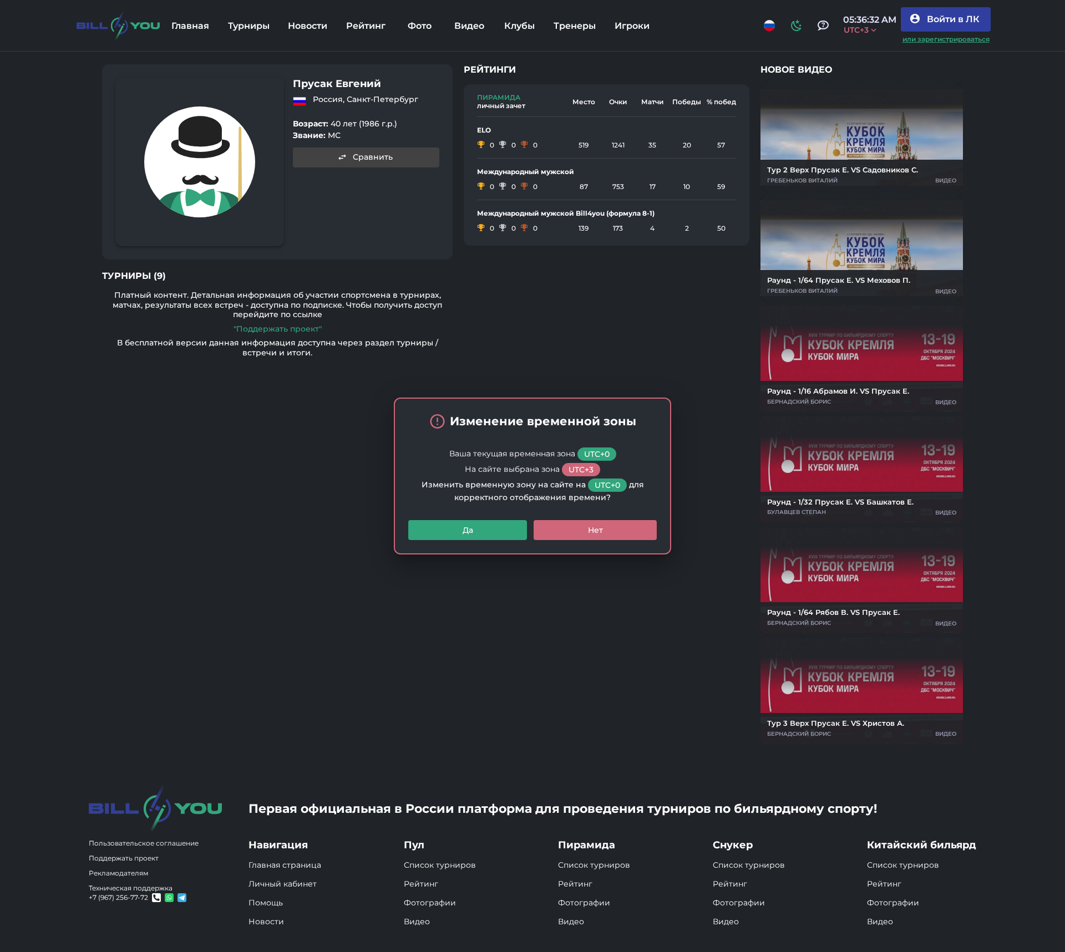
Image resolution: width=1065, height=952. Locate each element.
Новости (266, 921)
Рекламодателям (118, 873)
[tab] (190, 25)
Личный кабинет (282, 884)
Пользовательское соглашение (144, 843)
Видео (417, 921)
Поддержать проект (124, 858)
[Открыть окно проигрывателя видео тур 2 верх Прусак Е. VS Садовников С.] (861, 137)
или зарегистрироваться (946, 39)
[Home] (118, 26)
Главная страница (284, 865)
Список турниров (440, 865)
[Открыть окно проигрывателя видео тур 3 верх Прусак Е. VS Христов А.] (861, 691)
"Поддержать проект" (278, 329)
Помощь (265, 903)
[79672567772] (156, 897)
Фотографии (430, 903)
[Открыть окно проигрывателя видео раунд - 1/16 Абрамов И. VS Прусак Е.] (861, 359)
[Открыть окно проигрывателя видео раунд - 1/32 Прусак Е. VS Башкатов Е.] (861, 469)
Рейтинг (421, 884)
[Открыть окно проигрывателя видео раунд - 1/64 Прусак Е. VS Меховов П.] (861, 248)
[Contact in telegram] (169, 897)
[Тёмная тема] (796, 25)
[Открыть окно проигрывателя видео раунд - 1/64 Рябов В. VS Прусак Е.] (861, 580)
